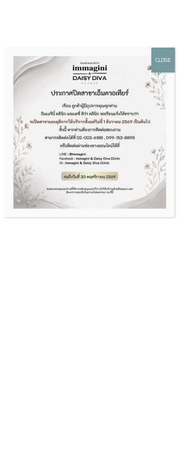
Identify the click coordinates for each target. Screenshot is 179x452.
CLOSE (163, 60)
